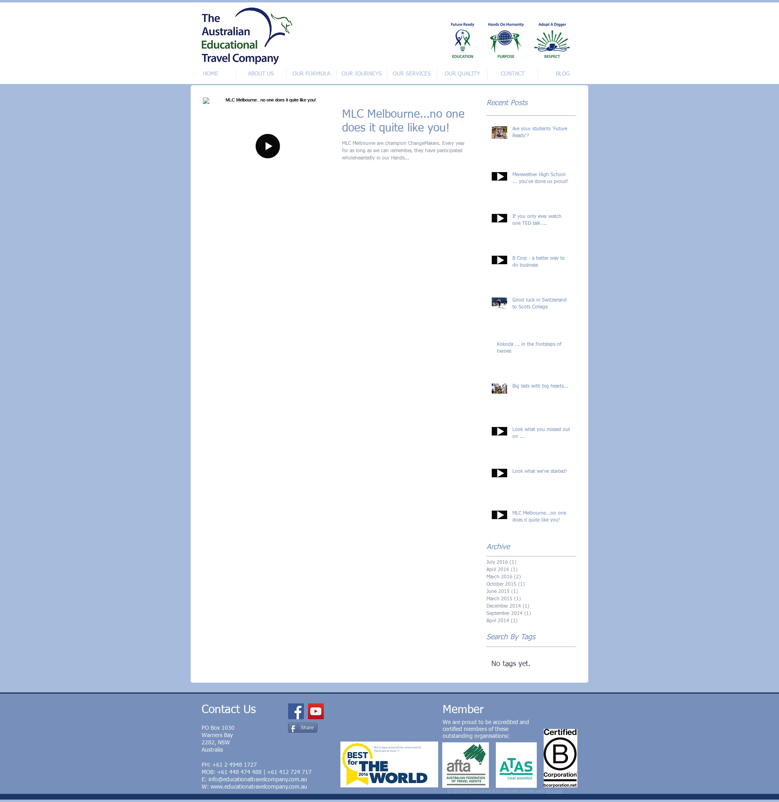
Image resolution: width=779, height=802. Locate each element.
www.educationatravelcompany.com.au (259, 787)
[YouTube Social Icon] (316, 711)
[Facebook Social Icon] (296, 711)
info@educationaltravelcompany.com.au (258, 780)
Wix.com (554, 791)
